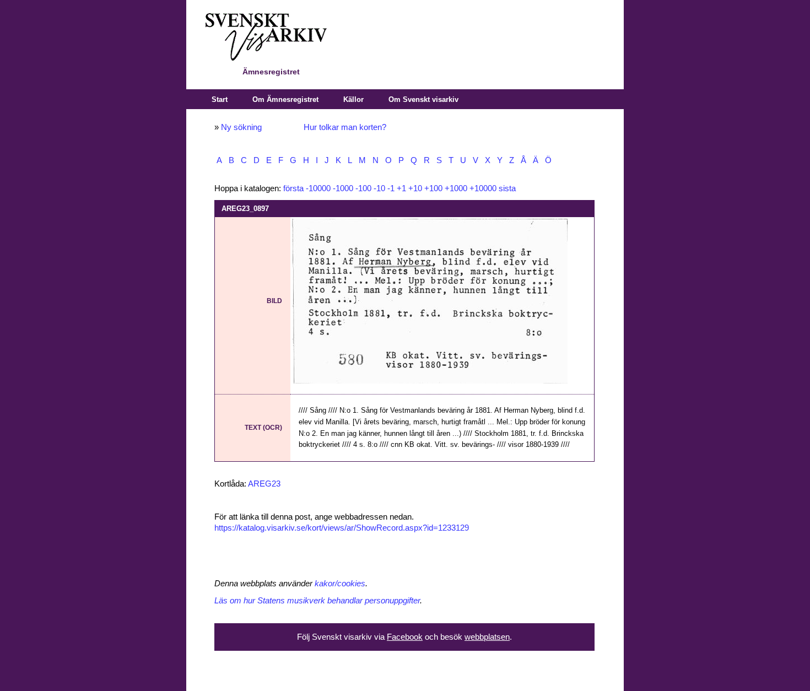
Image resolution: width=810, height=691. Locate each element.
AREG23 (264, 483)
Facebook (405, 637)
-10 (379, 188)
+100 (433, 188)
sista (507, 188)
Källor (353, 99)
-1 (391, 188)
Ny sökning (241, 127)
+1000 (456, 188)
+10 (415, 188)
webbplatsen (487, 637)
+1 (401, 188)
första (293, 188)
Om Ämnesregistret (285, 99)
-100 (363, 188)
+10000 (482, 188)
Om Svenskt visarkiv (423, 99)
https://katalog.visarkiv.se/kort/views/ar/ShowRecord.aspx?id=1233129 (341, 527)
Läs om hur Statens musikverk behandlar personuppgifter (317, 600)
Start (220, 99)
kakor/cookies (340, 583)
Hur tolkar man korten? (345, 127)
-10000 (318, 188)
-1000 (343, 188)
